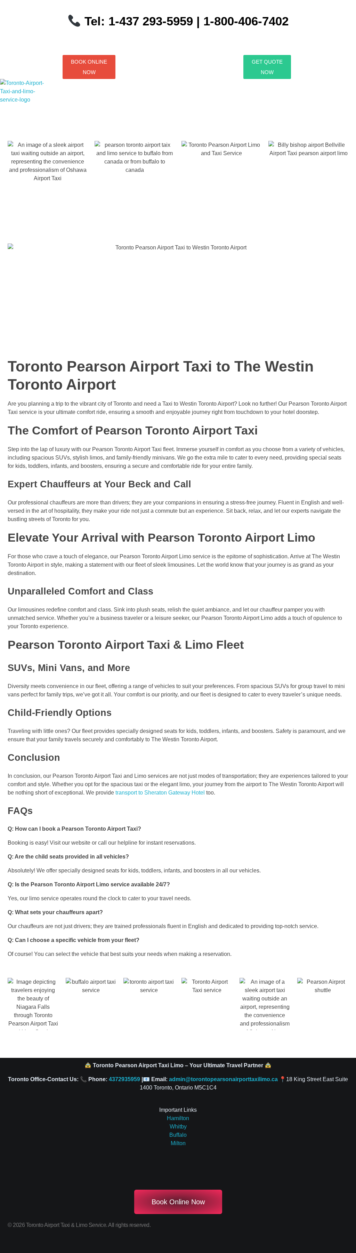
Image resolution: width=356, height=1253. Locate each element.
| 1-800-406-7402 (241, 21)
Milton (178, 1143)
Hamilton (178, 1118)
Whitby (178, 1127)
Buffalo (178, 1135)
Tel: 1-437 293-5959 (138, 21)
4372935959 (124, 1079)
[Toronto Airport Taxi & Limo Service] (26, 96)
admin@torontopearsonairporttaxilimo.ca (223, 1079)
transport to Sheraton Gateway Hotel (160, 793)
